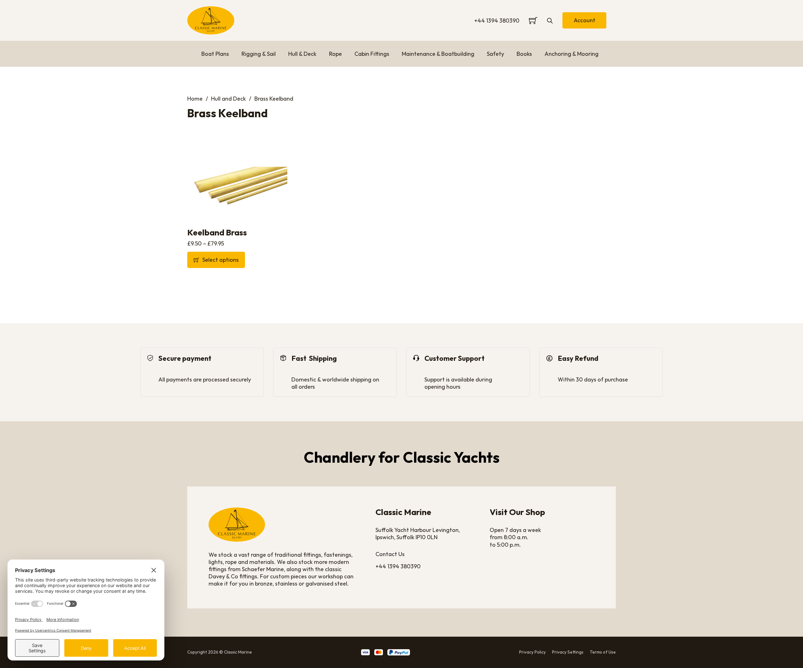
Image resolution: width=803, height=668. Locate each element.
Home (195, 98)
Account (584, 20)
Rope (335, 53)
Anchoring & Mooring (571, 53)
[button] (237, 260)
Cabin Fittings (371, 53)
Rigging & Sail (259, 53)
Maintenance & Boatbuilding (438, 53)
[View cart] (533, 20)
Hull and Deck (228, 98)
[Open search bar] (550, 20)
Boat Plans (215, 53)
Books (524, 53)
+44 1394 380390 (496, 20)
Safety (495, 53)
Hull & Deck (302, 53)
